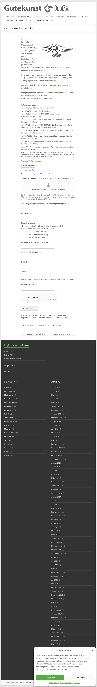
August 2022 (56, 523)
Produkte (60, 17)
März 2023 (55, 508)
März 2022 (55, 535)
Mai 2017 (54, 644)
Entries (8, 355)
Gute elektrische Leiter (34, 334)
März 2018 (55, 629)
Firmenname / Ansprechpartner (35, 242)
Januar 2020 (55, 591)
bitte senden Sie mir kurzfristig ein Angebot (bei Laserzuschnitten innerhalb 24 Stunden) (42, 227)
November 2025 (57, 410)
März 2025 (55, 440)
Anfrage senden (29, 308)
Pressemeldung (9, 433)
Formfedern (8, 410)
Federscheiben (9, 403)
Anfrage (19, 20)
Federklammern (10, 399)
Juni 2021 (55, 565)
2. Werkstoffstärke (29, 165)
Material (7, 429)
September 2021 (57, 553)
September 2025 (57, 418)
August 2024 (56, 463)
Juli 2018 (54, 621)
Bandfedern (8, 391)
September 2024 (57, 459)
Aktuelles (7, 387)
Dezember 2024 (57, 448)
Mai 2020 (54, 584)
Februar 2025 (56, 444)
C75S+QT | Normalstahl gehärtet (37, 111)
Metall (57, 317)
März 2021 (55, 569)
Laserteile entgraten (63, 334)
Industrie (7, 414)
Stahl (65, 317)
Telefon (24, 272)
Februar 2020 (56, 587)
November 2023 (57, 489)
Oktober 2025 (56, 414)
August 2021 (56, 557)
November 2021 (57, 546)
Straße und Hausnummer (31, 252)
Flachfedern (8, 406)
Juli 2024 (54, 467)
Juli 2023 (54, 501)
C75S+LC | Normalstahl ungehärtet (38, 108)
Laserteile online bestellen (41, 317)
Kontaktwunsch (28, 223)
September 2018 (57, 618)
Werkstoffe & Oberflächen (77, 17)
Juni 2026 (55, 391)
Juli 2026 (54, 387)
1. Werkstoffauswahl (30, 105)
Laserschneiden (38, 315)
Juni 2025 (55, 429)
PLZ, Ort (25, 262)
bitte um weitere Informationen (37, 237)
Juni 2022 (55, 527)
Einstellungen (79, 678)
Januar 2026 (55, 406)
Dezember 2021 (57, 542)
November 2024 (57, 452)
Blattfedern (8, 395)
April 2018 (55, 625)
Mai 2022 (54, 531)
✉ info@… (30, 20)
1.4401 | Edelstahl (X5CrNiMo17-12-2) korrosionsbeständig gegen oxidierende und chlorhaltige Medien (47, 126)
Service (7, 440)
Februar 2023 (56, 512)
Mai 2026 (54, 395)
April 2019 (55, 606)
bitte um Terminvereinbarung (36, 234)
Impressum (77, 683)
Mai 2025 (54, 433)
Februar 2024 (56, 482)
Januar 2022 (55, 538)
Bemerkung (26, 213)
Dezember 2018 (57, 610)
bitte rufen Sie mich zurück (35, 231)
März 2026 (55, 403)
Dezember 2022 (57, 516)
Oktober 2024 (56, 455)
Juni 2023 (55, 504)
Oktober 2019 (56, 599)
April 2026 (55, 399)
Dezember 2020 (57, 572)
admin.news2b (30, 325)
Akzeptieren (50, 678)
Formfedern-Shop (24, 17)
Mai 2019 (54, 603)
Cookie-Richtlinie (54, 683)
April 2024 (55, 474)
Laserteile (51, 315)
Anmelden (8, 351)
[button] (92, 650)
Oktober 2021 (56, 550)
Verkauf (7, 448)
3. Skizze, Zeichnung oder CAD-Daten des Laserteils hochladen (47, 178)
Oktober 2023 (56, 493)
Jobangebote (9, 418)
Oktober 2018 (56, 614)
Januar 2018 (55, 633)
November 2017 (57, 640)
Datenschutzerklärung (66, 683)
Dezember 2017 (57, 636)
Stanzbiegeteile (9, 444)
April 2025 (55, 436)
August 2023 (56, 497)
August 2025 (56, 421)
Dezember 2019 (57, 595)
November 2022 (57, 519)
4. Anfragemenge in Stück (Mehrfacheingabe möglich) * (44, 203)
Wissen (10, 20)
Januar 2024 (55, 486)
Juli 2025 (54, 425)
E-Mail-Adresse (28, 284)
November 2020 (57, 576)
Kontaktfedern (9, 421)
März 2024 (55, 478)
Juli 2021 (54, 561)
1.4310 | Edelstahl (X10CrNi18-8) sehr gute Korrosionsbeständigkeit (40, 115)
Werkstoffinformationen (31, 161)
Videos (6, 452)
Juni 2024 (55, 470)
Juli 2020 (54, 580)
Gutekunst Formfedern (43, 17)
